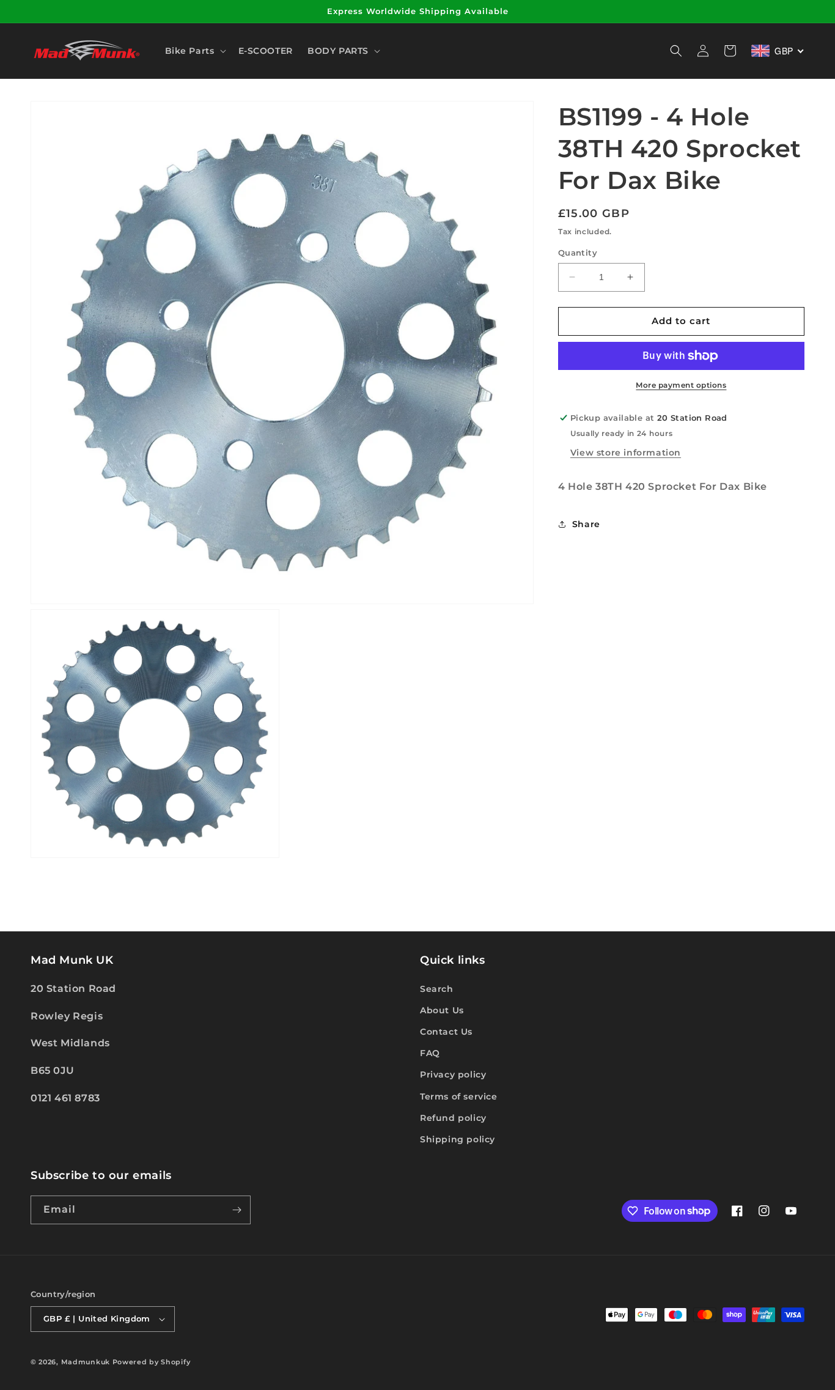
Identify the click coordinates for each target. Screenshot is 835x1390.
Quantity (577, 252)
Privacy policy (453, 1074)
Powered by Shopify (151, 1362)
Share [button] (586, 524)
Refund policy (453, 1117)
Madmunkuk (86, 1362)
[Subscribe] (236, 1210)
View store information (625, 452)
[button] (194, 51)
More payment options (681, 385)
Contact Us (446, 1031)
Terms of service (459, 1096)
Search (437, 988)
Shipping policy (457, 1139)
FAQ (430, 1053)
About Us (442, 1010)
